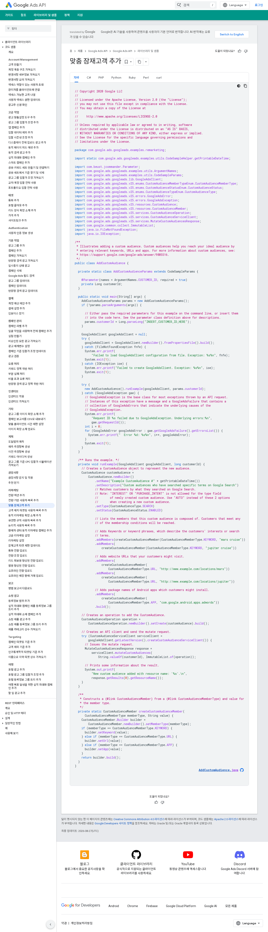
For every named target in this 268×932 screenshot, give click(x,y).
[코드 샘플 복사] (245, 86)
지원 (80, 15)
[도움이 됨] (239, 51)
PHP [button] (101, 77)
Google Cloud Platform (181, 906)
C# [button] (89, 77)
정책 (67, 15)
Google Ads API (97, 51)
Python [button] (116, 77)
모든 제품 (231, 906)
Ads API (38, 5)
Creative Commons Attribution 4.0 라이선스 (139, 819)
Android (113, 906)
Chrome (132, 906)
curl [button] (158, 77)
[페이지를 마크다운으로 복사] (139, 61)
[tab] (76, 77)
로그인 (259, 5)
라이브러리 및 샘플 (45, 15)
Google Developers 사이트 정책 (113, 823)
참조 (23, 15)
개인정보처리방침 (82, 923)
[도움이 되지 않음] (246, 51)
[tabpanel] (159, 434)
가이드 (9, 15)
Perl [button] (146, 77)
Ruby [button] (132, 77)
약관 (64, 923)
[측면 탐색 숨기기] (50, 924)
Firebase (152, 906)
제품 (80, 51)
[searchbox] (28, 28)
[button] (27, 42)
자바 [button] (76, 77)
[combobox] (196, 5)
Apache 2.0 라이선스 (226, 819)
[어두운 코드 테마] (238, 86)
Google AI (210, 906)
